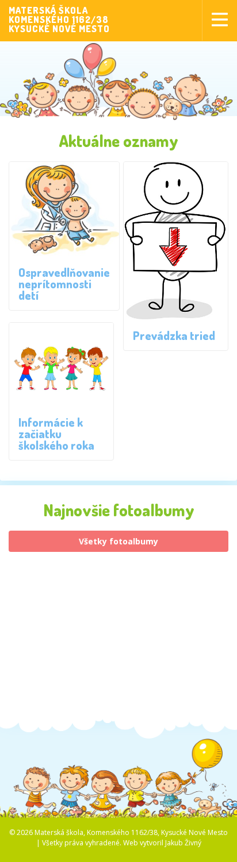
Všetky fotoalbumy (118, 541)
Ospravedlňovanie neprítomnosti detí (64, 284)
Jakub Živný (183, 843)
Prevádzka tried (174, 335)
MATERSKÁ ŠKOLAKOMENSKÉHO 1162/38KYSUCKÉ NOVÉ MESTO (59, 19)
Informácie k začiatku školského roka (56, 434)
